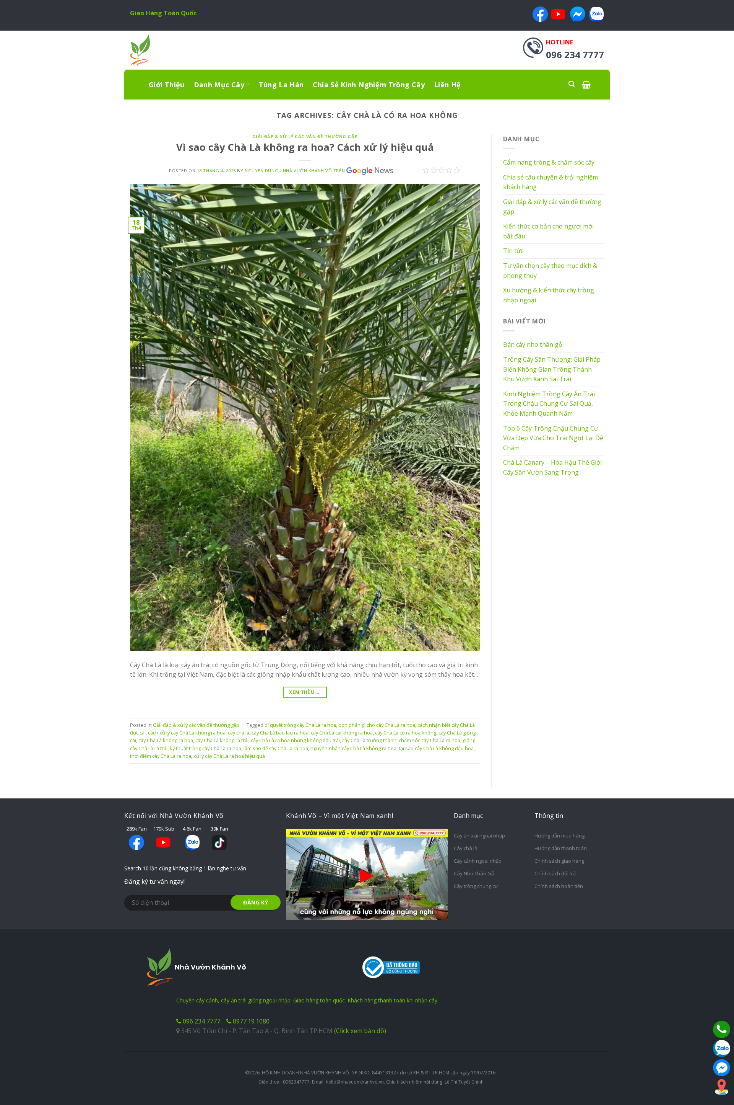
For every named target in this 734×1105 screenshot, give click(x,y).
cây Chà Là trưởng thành (369, 740)
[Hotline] (721, 1029)
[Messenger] (721, 1067)
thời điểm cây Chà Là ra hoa (160, 755)
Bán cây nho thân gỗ (532, 344)
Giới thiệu (167, 84)
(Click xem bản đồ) (360, 1031)
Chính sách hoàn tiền (558, 886)
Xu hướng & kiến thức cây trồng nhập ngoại (548, 295)
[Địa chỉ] (721, 1086)
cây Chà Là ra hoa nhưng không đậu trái (295, 740)
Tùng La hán (281, 84)
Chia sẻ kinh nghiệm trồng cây (368, 84)
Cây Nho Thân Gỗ (474, 873)
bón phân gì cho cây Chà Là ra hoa (376, 724)
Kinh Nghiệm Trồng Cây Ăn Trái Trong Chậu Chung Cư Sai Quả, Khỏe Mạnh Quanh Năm (549, 404)
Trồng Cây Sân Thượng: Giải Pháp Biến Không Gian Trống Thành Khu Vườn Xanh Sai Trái (552, 369)
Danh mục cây (219, 84)
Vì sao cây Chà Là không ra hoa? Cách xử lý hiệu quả (305, 147)
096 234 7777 (200, 1021)
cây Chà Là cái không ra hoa (342, 732)
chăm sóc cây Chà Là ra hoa (429, 740)
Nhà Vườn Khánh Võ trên (314, 170)
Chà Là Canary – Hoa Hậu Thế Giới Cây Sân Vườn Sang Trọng (552, 467)
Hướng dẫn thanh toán (560, 848)
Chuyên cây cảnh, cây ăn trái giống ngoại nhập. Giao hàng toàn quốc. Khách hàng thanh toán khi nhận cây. (307, 1000)
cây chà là (238, 732)
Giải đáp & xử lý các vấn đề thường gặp (304, 136)
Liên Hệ (447, 84)
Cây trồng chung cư (476, 886)
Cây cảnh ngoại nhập (478, 860)
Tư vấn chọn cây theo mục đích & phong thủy (550, 270)
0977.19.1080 (250, 1021)
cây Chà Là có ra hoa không (405, 732)
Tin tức (513, 250)
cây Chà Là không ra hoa (165, 740)
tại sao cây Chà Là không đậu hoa (436, 748)
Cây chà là (465, 848)
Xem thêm (305, 692)
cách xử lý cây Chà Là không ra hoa (187, 732)
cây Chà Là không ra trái (221, 740)
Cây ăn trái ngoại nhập (479, 835)
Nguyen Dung (261, 170)
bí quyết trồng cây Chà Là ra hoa (300, 724)
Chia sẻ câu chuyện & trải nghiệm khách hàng (550, 182)
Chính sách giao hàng (559, 860)
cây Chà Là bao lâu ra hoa (280, 732)
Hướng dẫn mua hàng (559, 835)
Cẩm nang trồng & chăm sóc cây (548, 162)
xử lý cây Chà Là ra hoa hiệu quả (229, 755)
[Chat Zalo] (721, 1048)
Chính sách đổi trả (555, 873)
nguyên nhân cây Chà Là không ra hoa (353, 748)
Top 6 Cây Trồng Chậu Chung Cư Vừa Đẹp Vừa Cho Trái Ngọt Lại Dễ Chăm (553, 438)
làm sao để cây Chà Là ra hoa (276, 748)
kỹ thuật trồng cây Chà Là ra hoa (205, 748)
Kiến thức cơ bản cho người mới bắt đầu (548, 231)
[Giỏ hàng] (586, 84)
